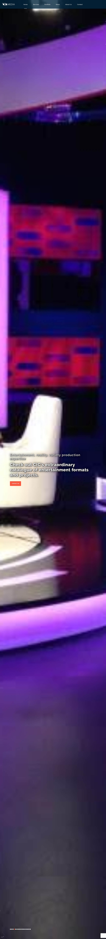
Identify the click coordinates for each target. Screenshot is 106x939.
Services (36, 4)
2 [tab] (11, 929)
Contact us (15, 479)
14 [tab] (27, 929)
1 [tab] (10, 929)
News (58, 4)
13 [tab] (26, 929)
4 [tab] (14, 929)
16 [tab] (30, 929)
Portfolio (47, 4)
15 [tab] (28, 929)
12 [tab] (24, 929)
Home (25, 4)
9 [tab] (20, 929)
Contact (80, 4)
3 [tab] (13, 929)
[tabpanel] (53, 469)
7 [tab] (18, 929)
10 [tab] (22, 929)
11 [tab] (23, 929)
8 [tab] (19, 929)
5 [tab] (15, 929)
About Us (68, 4)
